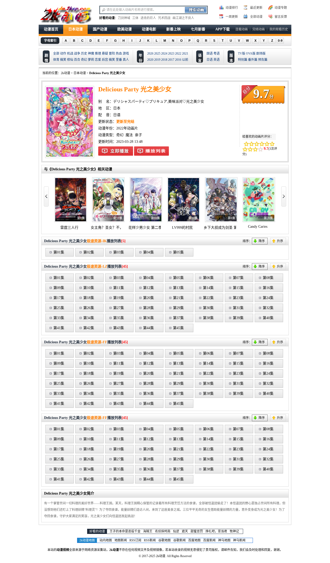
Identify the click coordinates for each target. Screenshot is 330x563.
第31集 (238, 308)
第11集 (118, 288)
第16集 (268, 288)
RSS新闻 (150, 540)
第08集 (268, 278)
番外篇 (252, 59)
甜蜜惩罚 (197, 531)
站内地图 (106, 540)
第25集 (58, 308)
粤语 (216, 53)
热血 (119, 53)
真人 (126, 59)
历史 (84, 53)
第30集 (208, 308)
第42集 (88, 328)
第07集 (238, 278)
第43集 (118, 328)
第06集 (208, 278)
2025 (157, 53)
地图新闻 (120, 540)
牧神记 (234, 531)
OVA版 (250, 53)
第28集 (148, 308)
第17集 (58, 298)
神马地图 (224, 540)
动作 (63, 53)
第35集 (118, 318)
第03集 (118, 252)
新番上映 (173, 29)
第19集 (118, 298)
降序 (262, 241)
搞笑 (63, 59)
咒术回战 (164, 18)
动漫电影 (149, 29)
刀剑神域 (124, 18)
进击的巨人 (148, 18)
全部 (56, 53)
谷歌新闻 (179, 540)
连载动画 (241, 29)
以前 (185, 59)
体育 (56, 59)
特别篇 (242, 59)
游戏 (126, 53)
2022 (178, 53)
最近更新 (256, 8)
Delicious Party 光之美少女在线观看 (115, 151)
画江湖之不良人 (183, 18)
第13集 (178, 288)
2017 (171, 59)
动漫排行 (232, 8)
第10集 (88, 288)
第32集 (268, 308)
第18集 (88, 298)
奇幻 (84, 59)
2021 (185, 53)
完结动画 (258, 29)
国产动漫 (100, 29)
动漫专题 (281, 8)
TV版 (241, 53)
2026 (150, 53)
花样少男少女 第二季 (145, 228)
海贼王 (147, 531)
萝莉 (91, 59)
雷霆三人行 (69, 228)
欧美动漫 (124, 29)
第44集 (148, 328)
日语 (210, 59)
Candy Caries (257, 226)
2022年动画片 (127, 128)
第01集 (58, 252)
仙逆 (176, 531)
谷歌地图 (164, 540)
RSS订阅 (135, 540)
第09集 (58, 288)
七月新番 (198, 29)
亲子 (138, 135)
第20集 (148, 298)
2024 (164, 53)
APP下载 (222, 29)
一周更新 (232, 17)
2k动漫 (65, 73)
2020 (150, 59)
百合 (77, 59)
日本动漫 (75, 29)
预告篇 (262, 59)
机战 (70, 53)
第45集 (178, 328)
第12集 (148, 288)
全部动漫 (256, 17)
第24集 (268, 298)
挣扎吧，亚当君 (216, 531)
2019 (157, 59)
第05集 (178, 252)
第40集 (268, 318)
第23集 (238, 298)
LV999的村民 (182, 228)
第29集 (178, 308)
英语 (216, 59)
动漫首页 (51, 29)
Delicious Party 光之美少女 (107, 73)
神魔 (91, 53)
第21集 (178, 298)
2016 (178, 59)
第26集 (88, 308)
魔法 (129, 135)
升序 (280, 241)
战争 (77, 53)
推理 (98, 53)
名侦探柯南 (162, 531)
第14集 (208, 288)
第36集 (148, 318)
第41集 (58, 328)
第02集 (88, 252)
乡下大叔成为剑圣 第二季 (224, 228)
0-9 (280, 40)
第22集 (208, 298)
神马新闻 (239, 540)
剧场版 (261, 53)
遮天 (185, 531)
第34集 (88, 318)
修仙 (70, 59)
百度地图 (194, 540)
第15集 (238, 288)
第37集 (178, 318)
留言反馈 (281, 17)
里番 (119, 59)
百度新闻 (209, 540)
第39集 (238, 318)
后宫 (105, 59)
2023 (171, 53)
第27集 (118, 308)
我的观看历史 (278, 29)
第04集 (148, 252)
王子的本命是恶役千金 (125, 531)
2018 (164, 59)
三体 (135, 18)
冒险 (112, 53)
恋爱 (98, 59)
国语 (210, 53)
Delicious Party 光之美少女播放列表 (151, 151)
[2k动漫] (66, 14)
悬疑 (105, 53)
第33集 (58, 318)
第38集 (208, 318)
